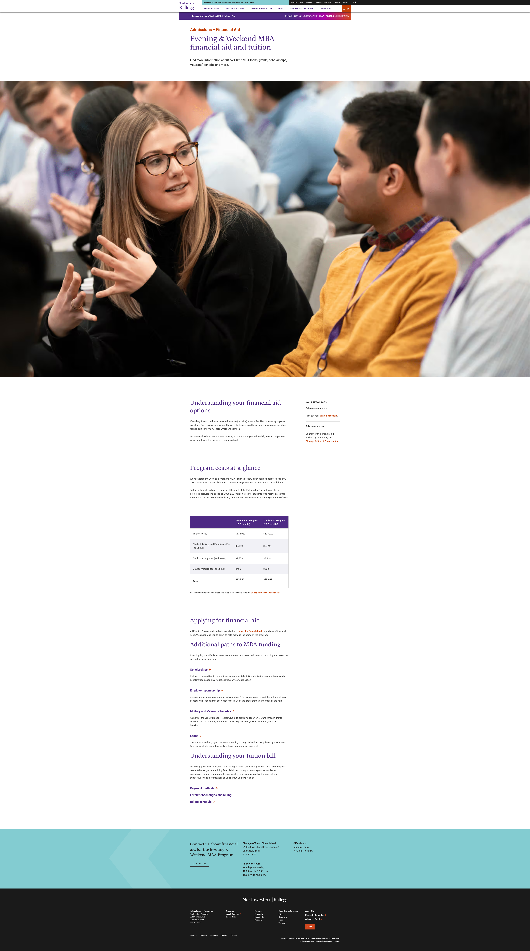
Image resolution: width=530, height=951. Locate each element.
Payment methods (202, 788)
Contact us (199, 863)
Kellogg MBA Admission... (302, 16)
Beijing (281, 914)
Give (310, 926)
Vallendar (282, 923)
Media (337, 3)
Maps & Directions (232, 914)
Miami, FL (258, 920)
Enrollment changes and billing (211, 795)
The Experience (211, 9)
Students (346, 3)
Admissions (325, 9)
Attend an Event (312, 919)
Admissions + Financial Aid (215, 29)
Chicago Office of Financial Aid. (322, 441)
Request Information (314, 915)
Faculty (294, 3)
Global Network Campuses (288, 911)
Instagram (214, 935)
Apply (346, 9)
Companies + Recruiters (323, 3)
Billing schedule (201, 802)
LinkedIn (193, 935)
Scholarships (199, 669)
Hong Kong (283, 917)
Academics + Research (301, 9)
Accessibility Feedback (324, 941)
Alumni (309, 3)
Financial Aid (320, 16)
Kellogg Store (231, 917)
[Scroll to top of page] (343, 936)
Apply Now (310, 911)
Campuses (258, 911)
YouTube (234, 935)
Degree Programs (235, 9)
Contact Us (230, 911)
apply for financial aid (250, 631)
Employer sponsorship (205, 690)
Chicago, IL (259, 914)
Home (287, 16)
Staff (301, 3)
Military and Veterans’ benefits (210, 711)
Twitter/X (224, 935)
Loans (194, 736)
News (281, 9)
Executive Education (261, 9)
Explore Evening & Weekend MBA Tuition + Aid (213, 16)
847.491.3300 (195, 923)
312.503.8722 (250, 854)
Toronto (281, 920)
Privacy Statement (307, 941)
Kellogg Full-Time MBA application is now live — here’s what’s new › (229, 3)
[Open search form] (354, 3)
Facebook (203, 935)
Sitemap (337, 941)
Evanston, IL (259, 917)
